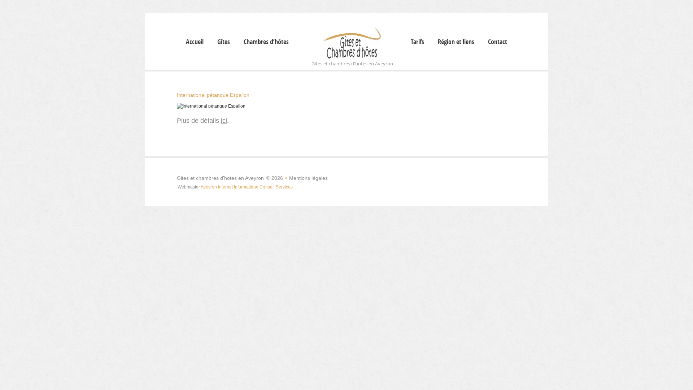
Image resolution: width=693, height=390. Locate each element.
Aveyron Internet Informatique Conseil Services (247, 187)
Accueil (195, 42)
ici (224, 120)
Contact (497, 42)
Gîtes (223, 42)
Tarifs (417, 42)
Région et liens (456, 42)
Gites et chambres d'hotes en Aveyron (220, 178)
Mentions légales (308, 178)
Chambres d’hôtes (266, 42)
